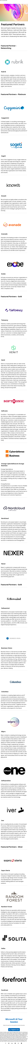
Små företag (11, 1039)
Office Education (19, 1036)
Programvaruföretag (10, 1041)
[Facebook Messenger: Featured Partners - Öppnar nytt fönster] (21, 1043)
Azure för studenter (22, 1037)
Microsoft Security (7, 1038)
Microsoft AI (2, 1038)
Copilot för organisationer (13, 1032)
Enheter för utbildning (19, 1035)
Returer (16, 1034)
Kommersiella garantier (4, 1035)
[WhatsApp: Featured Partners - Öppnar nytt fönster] (18, 1043)
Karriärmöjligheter (22, 1041)
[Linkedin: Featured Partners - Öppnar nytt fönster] (12, 1043)
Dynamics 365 (15, 1038)
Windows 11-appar (21, 1033)
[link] (14, 1029)
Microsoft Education (11, 1035)
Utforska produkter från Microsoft (12, 1033)
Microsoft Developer (16, 1039)
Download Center (4, 1034)
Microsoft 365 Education (11, 1036)
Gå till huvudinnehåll (3, 0)
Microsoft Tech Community (12, 1040)
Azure (12, 1038)
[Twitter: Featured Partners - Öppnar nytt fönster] (9, 1043)
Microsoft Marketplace (21, 1040)
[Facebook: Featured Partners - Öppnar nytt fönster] (6, 1043)
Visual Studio (16, 1041)
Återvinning (25, 1034)
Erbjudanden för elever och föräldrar (12, 1037)
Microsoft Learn (22, 1039)
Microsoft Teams (5, 1039)
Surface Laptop (6, 1032)
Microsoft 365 (3, 1033)
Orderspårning (20, 1034)
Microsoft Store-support (11, 1034)
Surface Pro (2, 1032)
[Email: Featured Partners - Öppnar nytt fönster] (15, 1043)
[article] (14, 70)
